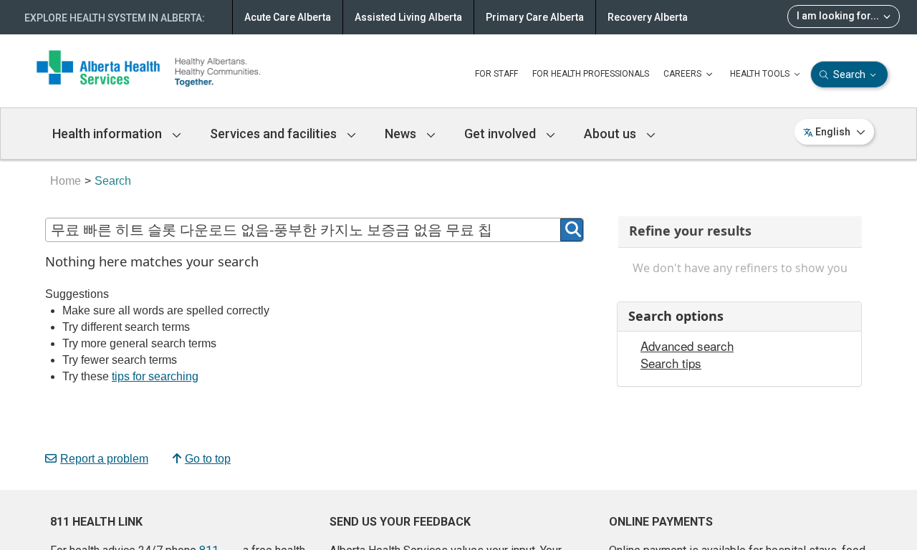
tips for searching (155, 376)
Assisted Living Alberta (408, 17)
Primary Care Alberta (535, 17)
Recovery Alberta (648, 17)
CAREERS (683, 74)
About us (611, 133)
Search (849, 74)
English (833, 132)
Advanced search (687, 345)
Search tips (670, 363)
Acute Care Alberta (287, 17)
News (402, 133)
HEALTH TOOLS (761, 74)
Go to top (208, 459)
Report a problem (104, 459)
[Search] (571, 229)
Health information (108, 133)
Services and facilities (275, 133)
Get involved (501, 133)
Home (65, 181)
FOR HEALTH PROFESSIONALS (590, 74)
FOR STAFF (496, 74)
